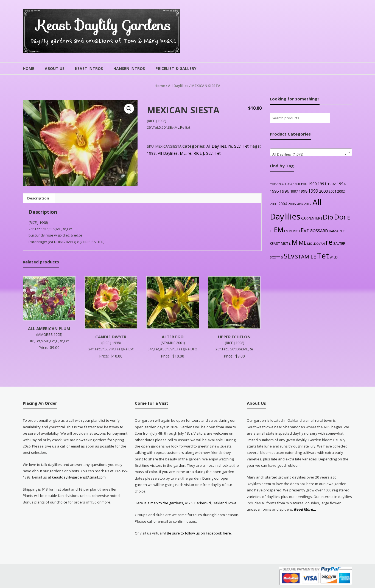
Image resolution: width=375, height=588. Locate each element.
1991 (322, 183)
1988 (296, 184)
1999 (313, 191)
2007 (299, 204)
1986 (280, 184)
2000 (323, 191)
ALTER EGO (173, 336)
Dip (328, 216)
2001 (332, 191)
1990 (312, 183)
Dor (340, 217)
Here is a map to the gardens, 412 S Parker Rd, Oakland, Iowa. (186, 502)
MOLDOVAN (316, 243)
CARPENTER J (311, 218)
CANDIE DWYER (110, 336)
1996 (284, 191)
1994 (341, 183)
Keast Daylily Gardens (103, 25)
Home (28, 68)
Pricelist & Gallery (175, 68)
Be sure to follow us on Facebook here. (199, 533)
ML (183, 153)
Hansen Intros (129, 68)
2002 (341, 191)
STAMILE (305, 256)
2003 (274, 204)
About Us (55, 68)
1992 (331, 183)
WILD (334, 257)
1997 (294, 191)
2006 (292, 204)
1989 (304, 184)
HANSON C (337, 231)
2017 (308, 204)
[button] (129, 109)
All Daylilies (178, 85)
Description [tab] (38, 198)
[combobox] (311, 152)
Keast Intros (89, 68)
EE (271, 231)
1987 (288, 184)
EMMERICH (292, 231)
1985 (273, 184)
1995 (274, 191)
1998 (151, 153)
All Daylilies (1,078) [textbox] (309, 154)
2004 (282, 203)
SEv (237, 146)
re (230, 146)
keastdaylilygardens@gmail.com (79, 477)
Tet (246, 146)
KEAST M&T (279, 243)
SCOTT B (276, 257)
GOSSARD (319, 230)
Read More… (305, 510)
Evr (305, 230)
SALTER (339, 243)
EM (278, 229)
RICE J (199, 153)
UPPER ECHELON (234, 336)
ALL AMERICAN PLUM (49, 328)
